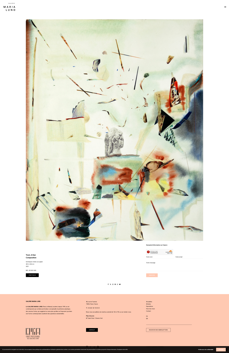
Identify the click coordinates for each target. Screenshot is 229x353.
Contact (148, 311)
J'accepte (221, 349)
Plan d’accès (90, 316)
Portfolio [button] (32, 275)
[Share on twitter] (110, 284)
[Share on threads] (113, 284)
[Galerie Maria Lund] (9, 6)
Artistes (148, 304)
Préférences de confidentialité (205, 349)
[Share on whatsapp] (117, 284)
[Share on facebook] (108, 284)
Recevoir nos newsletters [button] (158, 330)
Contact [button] (92, 330)
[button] (114, 130)
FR (147, 316)
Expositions (149, 306)
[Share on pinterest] (115, 284)
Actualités (149, 302)
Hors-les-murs (150, 309)
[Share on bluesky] (120, 284)
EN (147, 318)
